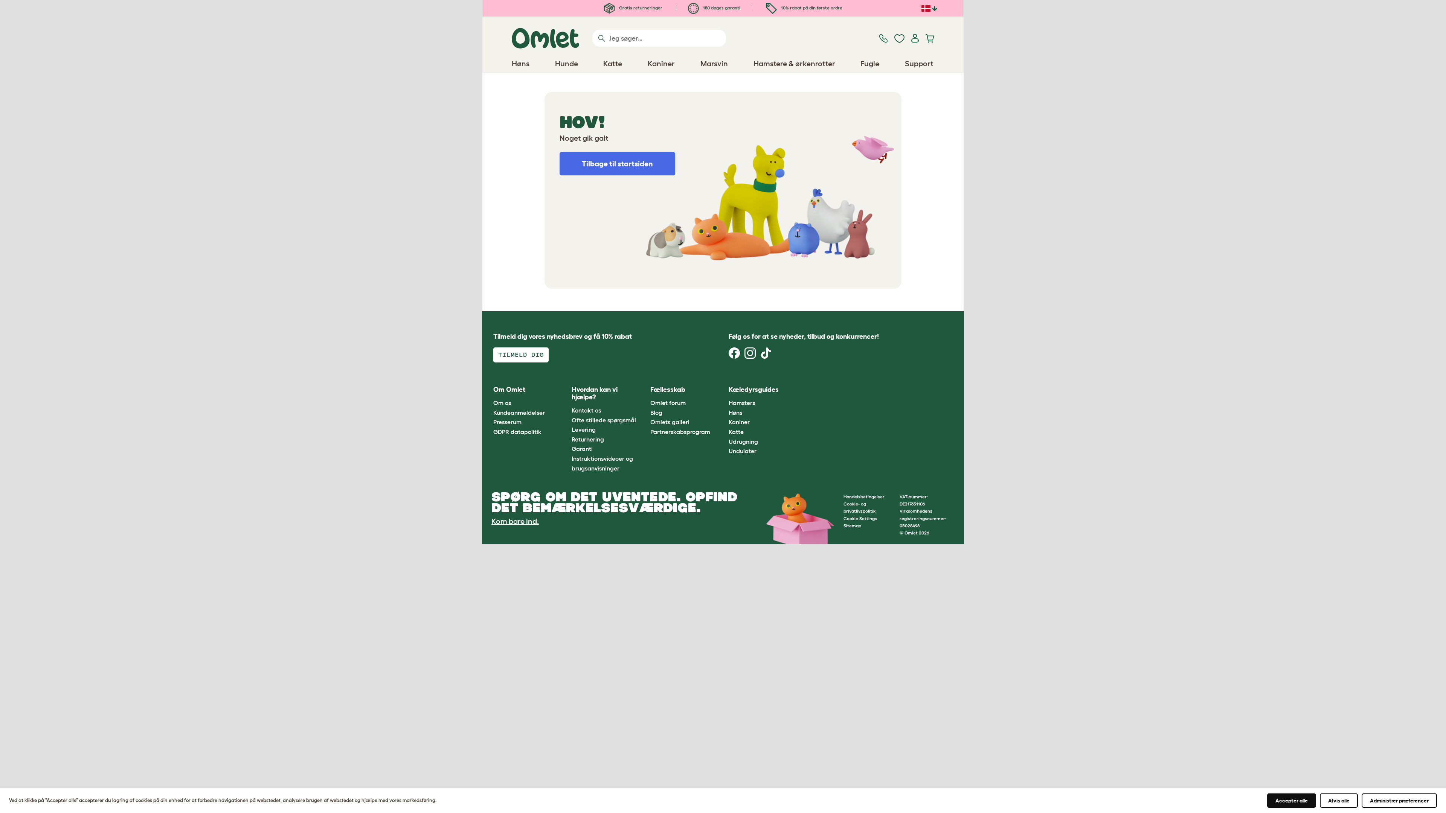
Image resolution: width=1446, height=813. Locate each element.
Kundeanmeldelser (519, 412)
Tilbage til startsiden (617, 164)
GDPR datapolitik (517, 431)
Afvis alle (1339, 801)
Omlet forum (668, 402)
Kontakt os (586, 410)
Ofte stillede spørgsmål (604, 420)
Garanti (582, 448)
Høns (735, 412)
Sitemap (852, 525)
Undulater (743, 451)
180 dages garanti (721, 7)
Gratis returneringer (640, 7)
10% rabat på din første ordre (811, 7)
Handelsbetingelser (864, 496)
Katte (736, 431)
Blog (656, 412)
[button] (801, 389)
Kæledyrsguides (754, 389)
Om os (502, 402)
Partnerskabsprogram (680, 431)
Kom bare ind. (515, 521)
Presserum (507, 422)
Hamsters (742, 402)
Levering (584, 429)
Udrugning (743, 441)
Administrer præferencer (1399, 801)
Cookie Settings (860, 518)
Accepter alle (1291, 801)
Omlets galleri (669, 422)
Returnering (588, 439)
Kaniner (739, 422)
